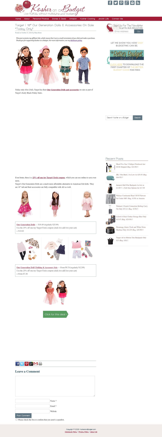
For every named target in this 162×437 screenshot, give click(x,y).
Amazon (73, 19)
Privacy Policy (84, 432)
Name (52, 400)
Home (18, 19)
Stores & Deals (59, 19)
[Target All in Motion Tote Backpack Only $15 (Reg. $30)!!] (111, 241)
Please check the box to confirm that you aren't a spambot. (41, 419)
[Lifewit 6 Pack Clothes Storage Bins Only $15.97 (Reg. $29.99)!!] (111, 220)
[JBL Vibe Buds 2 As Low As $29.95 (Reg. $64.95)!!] (111, 178)
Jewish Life (103, 19)
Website (53, 411)
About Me (93, 432)
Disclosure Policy (71, 432)
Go (138, 31)
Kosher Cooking (87, 19)
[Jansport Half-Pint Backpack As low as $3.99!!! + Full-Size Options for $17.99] (111, 188)
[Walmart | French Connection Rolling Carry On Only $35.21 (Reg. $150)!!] (111, 209)
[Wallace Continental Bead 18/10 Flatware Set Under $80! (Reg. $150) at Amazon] (111, 199)
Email (52, 406)
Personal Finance (41, 19)
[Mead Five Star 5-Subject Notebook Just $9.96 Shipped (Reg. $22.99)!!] (111, 167)
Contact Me (117, 19)
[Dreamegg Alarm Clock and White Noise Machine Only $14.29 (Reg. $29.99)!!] (111, 230)
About (27, 19)
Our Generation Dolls (26, 224)
